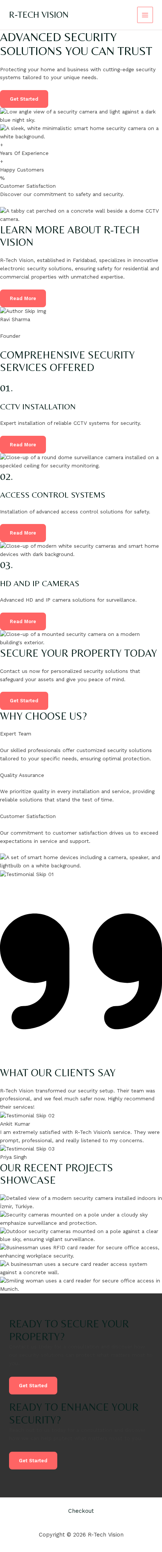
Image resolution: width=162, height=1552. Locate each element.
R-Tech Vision (39, 14)
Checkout (81, 1511)
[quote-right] (81, 1062)
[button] (23, 444)
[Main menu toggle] (145, 15)
